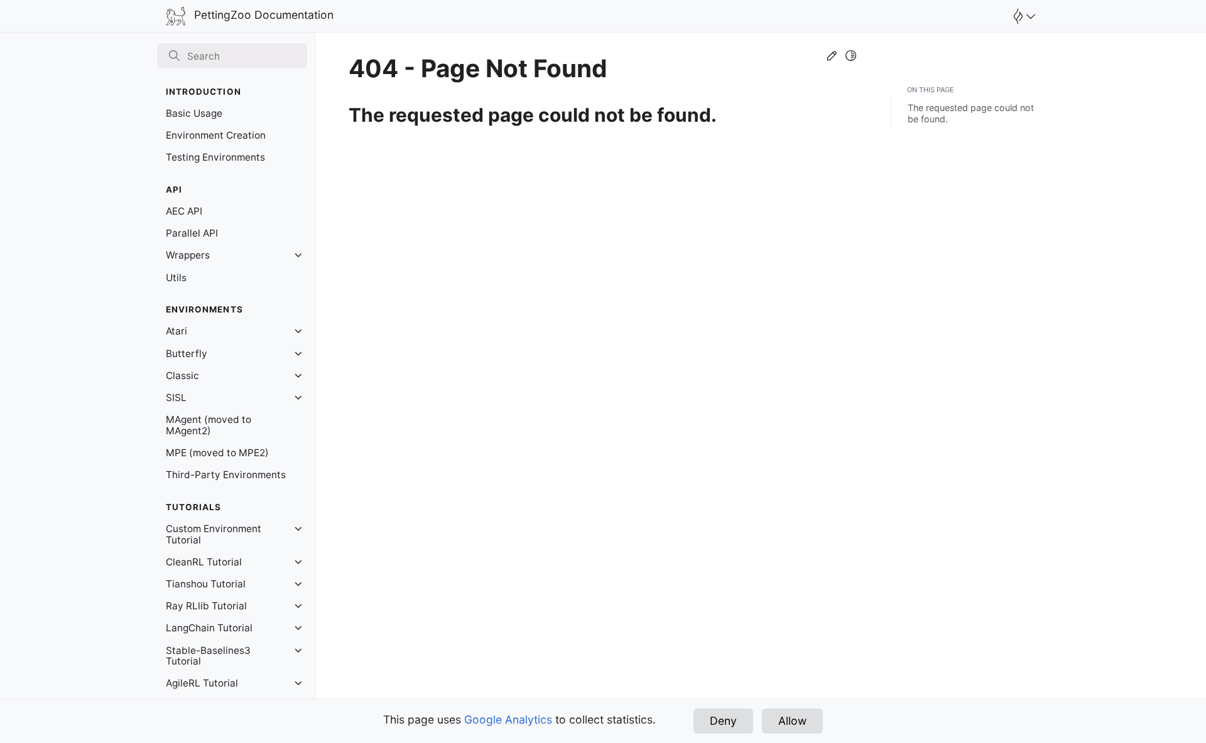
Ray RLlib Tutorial (206, 606)
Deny (723, 720)
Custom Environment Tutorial (213, 534)
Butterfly (186, 354)
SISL (176, 398)
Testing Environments (215, 157)
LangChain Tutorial (209, 628)
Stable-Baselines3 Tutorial (208, 656)
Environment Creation (216, 135)
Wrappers (188, 255)
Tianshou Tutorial (206, 584)
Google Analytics (508, 719)
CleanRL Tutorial (204, 562)
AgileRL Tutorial (202, 683)
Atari (176, 331)
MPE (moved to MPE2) (217, 453)
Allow (792, 720)
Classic (182, 376)
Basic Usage (194, 113)
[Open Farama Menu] (1022, 16)
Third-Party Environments (226, 475)
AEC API (184, 211)
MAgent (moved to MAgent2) (208, 425)
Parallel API (192, 233)
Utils (176, 278)
